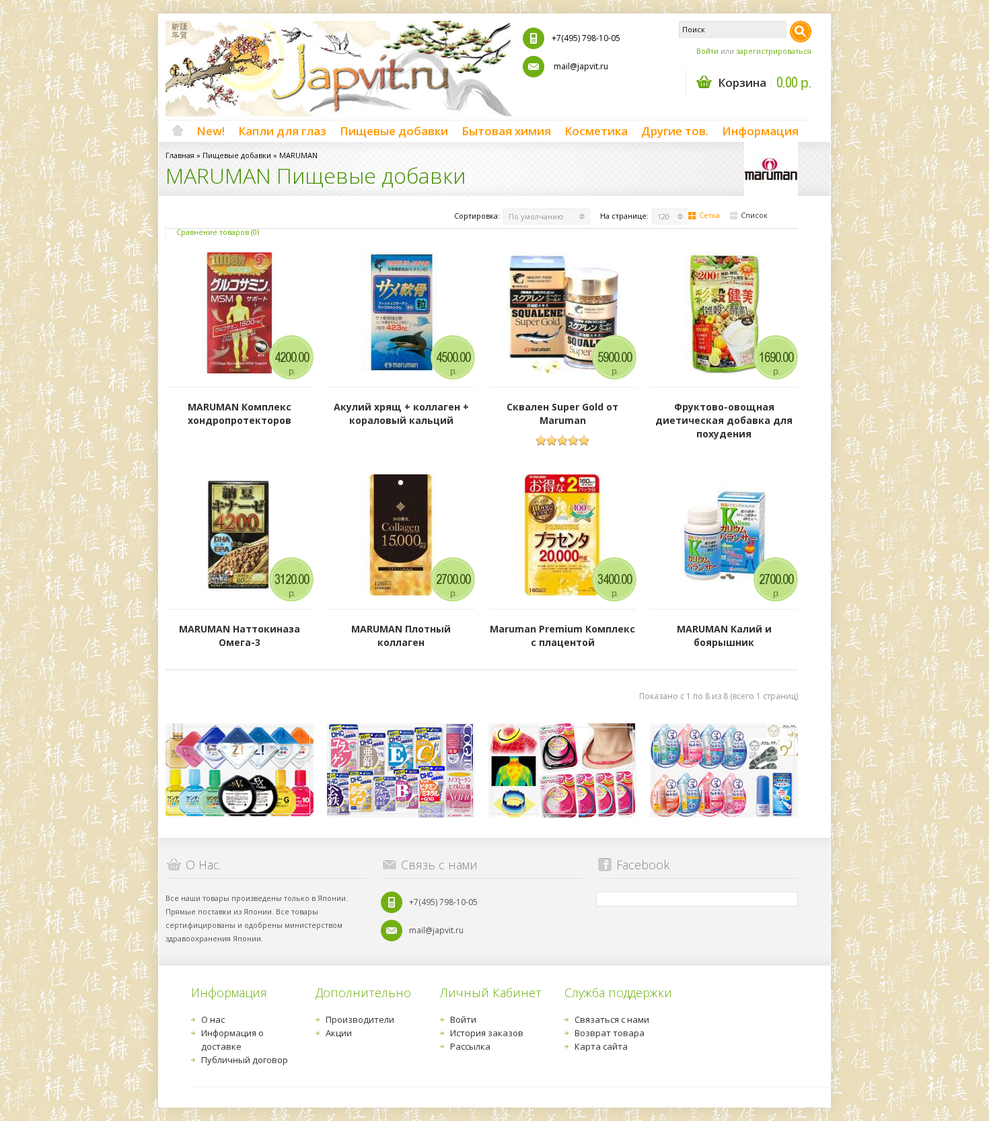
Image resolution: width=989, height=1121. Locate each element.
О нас (213, 1019)
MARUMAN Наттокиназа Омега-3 (239, 635)
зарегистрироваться (773, 51)
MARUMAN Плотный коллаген (401, 635)
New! (210, 131)
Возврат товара (610, 1033)
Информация (760, 131)
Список (754, 215)
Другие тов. (674, 131)
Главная (180, 155)
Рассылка (470, 1046)
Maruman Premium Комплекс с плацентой (562, 635)
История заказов (486, 1033)
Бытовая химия (506, 131)
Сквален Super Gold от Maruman (562, 413)
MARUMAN (298, 155)
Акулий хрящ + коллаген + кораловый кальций (401, 413)
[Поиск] (800, 31)
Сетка (709, 215)
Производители (360, 1019)
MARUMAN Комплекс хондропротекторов (239, 413)
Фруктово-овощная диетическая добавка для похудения (724, 420)
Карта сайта (601, 1046)
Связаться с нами (612, 1019)
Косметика (596, 131)
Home (178, 131)
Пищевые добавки (394, 131)
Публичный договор (244, 1060)
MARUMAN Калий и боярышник (724, 635)
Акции (339, 1033)
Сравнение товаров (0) (217, 232)
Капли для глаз (282, 131)
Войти (707, 51)
